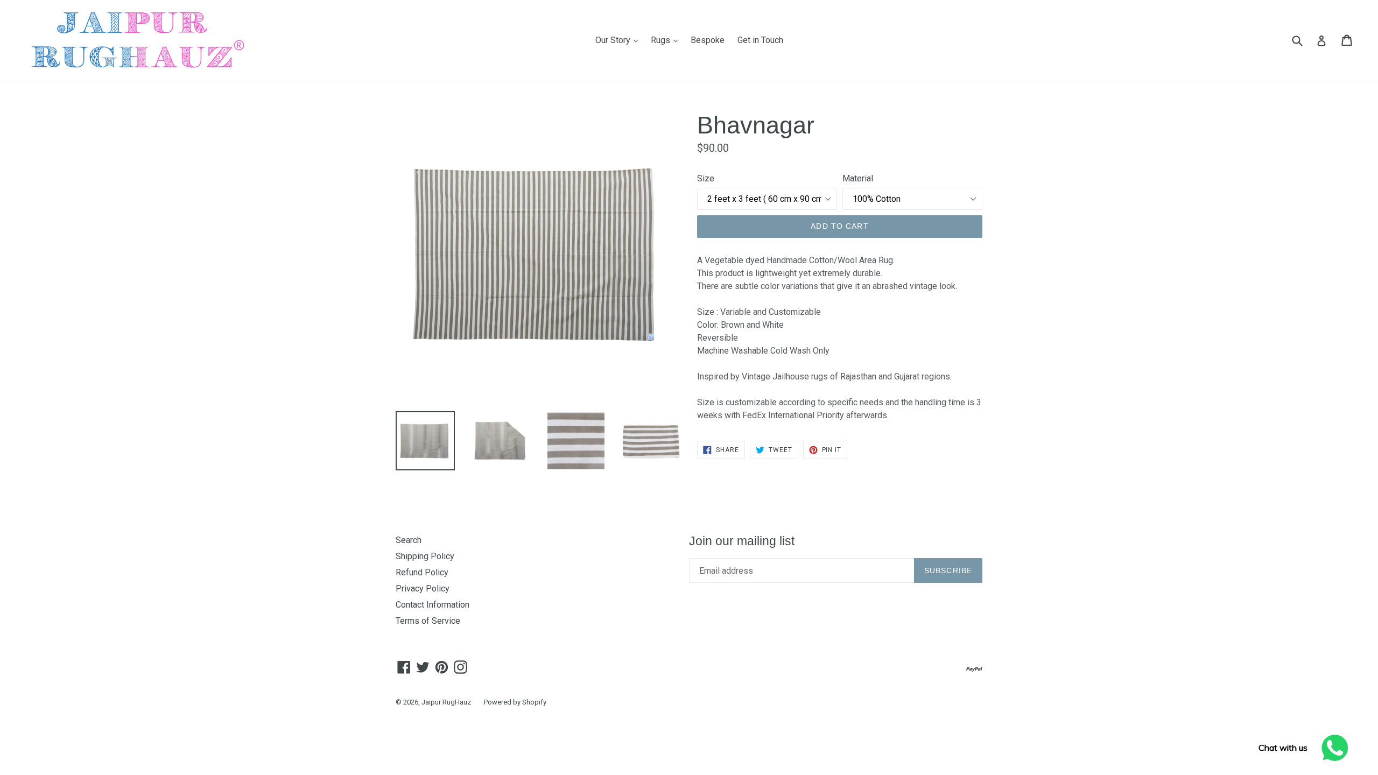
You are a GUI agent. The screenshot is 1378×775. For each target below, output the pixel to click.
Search (408, 540)
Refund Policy (422, 572)
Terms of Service (428, 621)
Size (705, 178)
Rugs (667, 39)
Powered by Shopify (515, 702)
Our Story (619, 39)
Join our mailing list (742, 541)
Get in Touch (760, 40)
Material (857, 178)
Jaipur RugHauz (446, 702)
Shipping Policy (425, 556)
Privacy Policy (422, 588)
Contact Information (432, 605)
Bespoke (708, 40)
